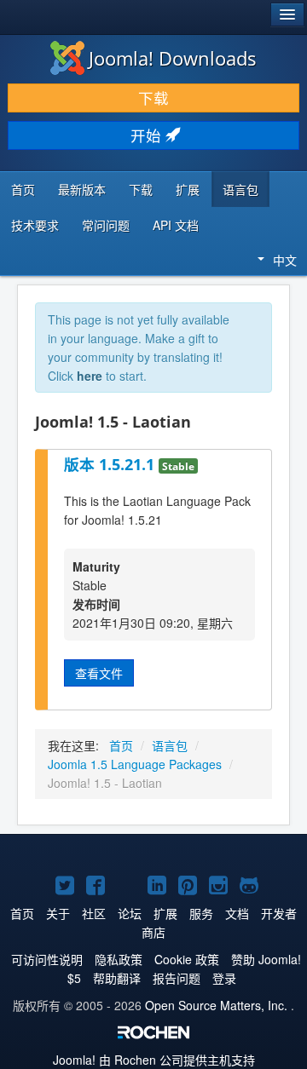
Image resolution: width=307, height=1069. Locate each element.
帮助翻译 (117, 977)
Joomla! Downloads (173, 58)
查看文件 (99, 672)
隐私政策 (118, 959)
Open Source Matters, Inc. (216, 1005)
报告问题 (176, 977)
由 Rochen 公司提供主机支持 (154, 1059)
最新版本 (82, 189)
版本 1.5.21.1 (111, 464)
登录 (224, 977)
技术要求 (35, 224)
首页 (23, 189)
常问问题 (106, 224)
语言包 (240, 189)
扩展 (188, 189)
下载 (153, 97)
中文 (285, 259)
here (89, 375)
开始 (147, 135)
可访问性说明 (47, 959)
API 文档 (176, 224)
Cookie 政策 (186, 959)
